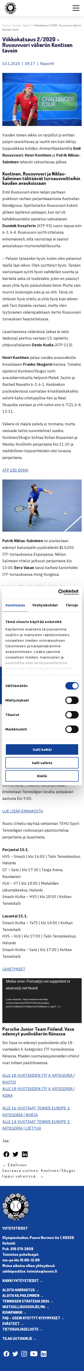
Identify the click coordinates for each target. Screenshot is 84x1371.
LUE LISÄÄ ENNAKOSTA (22, 811)
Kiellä (42, 776)
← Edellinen (14, 1165)
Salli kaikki (42, 749)
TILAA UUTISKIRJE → (19, 1338)
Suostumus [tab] (15, 605)
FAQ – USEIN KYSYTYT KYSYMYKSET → (33, 1318)
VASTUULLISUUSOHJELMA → (25, 1306)
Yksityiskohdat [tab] (45, 605)
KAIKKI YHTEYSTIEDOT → (22, 1280)
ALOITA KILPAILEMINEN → (23, 1295)
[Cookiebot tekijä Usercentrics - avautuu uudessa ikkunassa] (59, 592)
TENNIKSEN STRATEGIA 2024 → (28, 1301)
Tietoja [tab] (72, 605)
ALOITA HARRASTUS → (20, 1290)
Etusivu (6, 25)
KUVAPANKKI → (14, 1312)
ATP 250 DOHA (15, 470)
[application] (42, 1000)
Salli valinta (42, 762)
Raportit (27, 25)
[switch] (72, 700)
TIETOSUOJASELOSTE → (22, 1329)
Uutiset (17, 25)
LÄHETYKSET (13, 969)
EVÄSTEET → (13, 1323)
